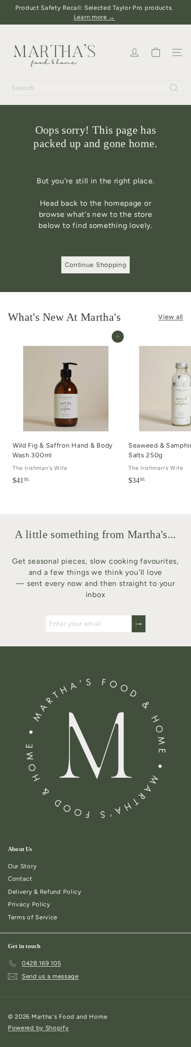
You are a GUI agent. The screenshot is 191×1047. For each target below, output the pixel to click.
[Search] (174, 88)
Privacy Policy (29, 904)
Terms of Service (32, 917)
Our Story (22, 866)
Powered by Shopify (38, 1027)
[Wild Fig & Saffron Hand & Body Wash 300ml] (66, 412)
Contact (20, 878)
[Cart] (155, 52)
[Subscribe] (139, 623)
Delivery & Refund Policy (45, 891)
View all (170, 317)
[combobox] (95, 88)
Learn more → (94, 16)
